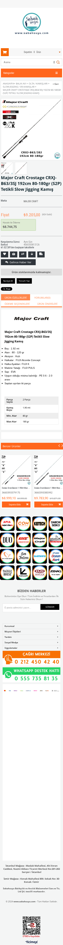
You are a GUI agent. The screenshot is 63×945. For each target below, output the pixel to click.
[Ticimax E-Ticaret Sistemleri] (31, 942)
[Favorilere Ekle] (4, 254)
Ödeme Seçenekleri (17, 303)
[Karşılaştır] (22, 254)
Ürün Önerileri (47, 303)
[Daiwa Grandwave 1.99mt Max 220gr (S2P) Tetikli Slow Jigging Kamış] (16, 470)
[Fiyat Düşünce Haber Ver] (32, 254)
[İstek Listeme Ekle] (13, 254)
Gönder (50, 606)
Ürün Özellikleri (16, 297)
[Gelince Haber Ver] (4, 262)
